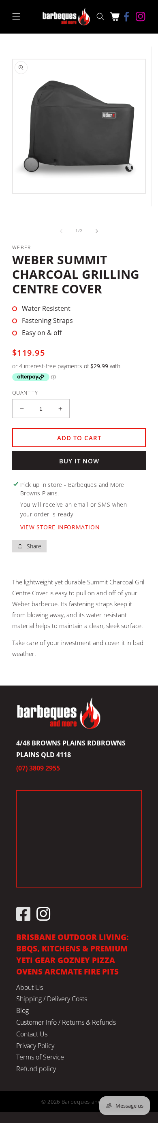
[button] (16, 16)
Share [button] (34, 546)
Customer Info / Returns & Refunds (66, 1022)
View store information (60, 527)
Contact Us (31, 1034)
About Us (29, 987)
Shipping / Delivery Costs (51, 998)
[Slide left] (61, 231)
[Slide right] (97, 231)
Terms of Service (40, 1057)
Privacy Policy (35, 1045)
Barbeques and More (89, 1101)
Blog (22, 1010)
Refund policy (36, 1068)
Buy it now (79, 461)
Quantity (25, 392)
